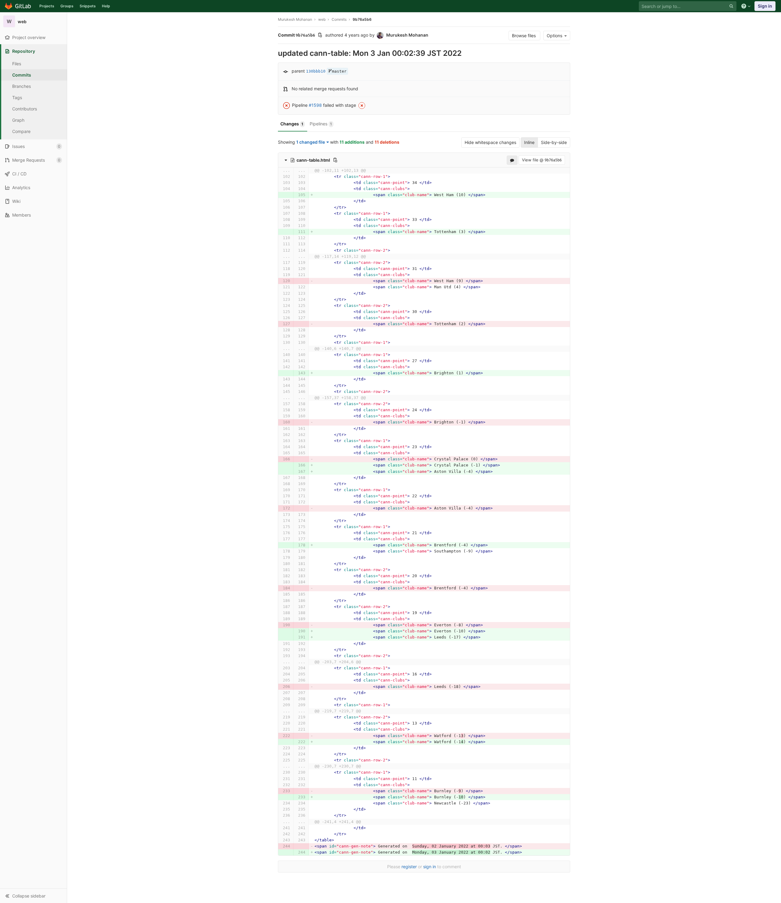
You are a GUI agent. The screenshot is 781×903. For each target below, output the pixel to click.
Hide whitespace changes (490, 142)
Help (106, 6)
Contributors (24, 108)
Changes (291, 123)
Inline (529, 142)
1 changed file (310, 142)
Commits (21, 74)
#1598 (315, 105)
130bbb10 (316, 71)
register (409, 866)
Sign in (765, 6)
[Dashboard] (18, 6)
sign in (429, 866)
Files (16, 63)
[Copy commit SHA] (320, 35)
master (339, 71)
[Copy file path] (335, 160)
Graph (18, 120)
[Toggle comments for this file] (512, 159)
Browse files (524, 35)
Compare (21, 131)
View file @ (542, 159)
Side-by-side (554, 142)
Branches (21, 86)
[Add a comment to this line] (278, 176)
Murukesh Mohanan (295, 19)
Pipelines (321, 123)
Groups (67, 6)
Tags (17, 97)
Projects (46, 6)
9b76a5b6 (362, 19)
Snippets (88, 6)
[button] (33, 895)
